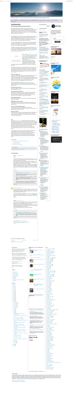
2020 (14, 292)
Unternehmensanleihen (50, 319)
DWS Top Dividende (49, 353)
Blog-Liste (48, 20)
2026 (14, 284)
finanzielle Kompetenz (50, 305)
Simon (14, 187)
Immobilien (14, 277)
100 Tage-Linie (49, 364)
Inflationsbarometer (18, 120)
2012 (14, 344)
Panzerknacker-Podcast (42, 104)
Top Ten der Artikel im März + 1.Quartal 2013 (20, 338)
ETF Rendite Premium (50, 310)
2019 (14, 293)
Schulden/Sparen (15, 273)
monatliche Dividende (50, 316)
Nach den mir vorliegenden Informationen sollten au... (55, 131)
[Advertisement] (22, 117)
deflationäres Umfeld (19, 148)
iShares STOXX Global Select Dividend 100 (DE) (54, 362)
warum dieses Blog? (54, 20)
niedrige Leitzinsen (14, 149)
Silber (47, 350)
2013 (14, 301)
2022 (14, 289)
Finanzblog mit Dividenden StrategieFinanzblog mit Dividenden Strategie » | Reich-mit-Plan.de (44, 168)
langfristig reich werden (50, 330)
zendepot (41, 184)
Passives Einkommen (16, 274)
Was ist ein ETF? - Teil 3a (17, 337)
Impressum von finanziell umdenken (18, 380)
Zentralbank (48, 352)
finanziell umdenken (19, 172)
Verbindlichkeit (49, 360)
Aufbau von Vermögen (42, 35)
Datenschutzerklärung (46, 58)
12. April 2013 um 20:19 (19, 155)
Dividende (48, 263)
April (14, 312)
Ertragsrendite (49, 329)
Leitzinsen (48, 289)
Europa (48, 307)
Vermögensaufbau (15, 275)
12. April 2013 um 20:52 (25, 172)
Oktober (15, 304)
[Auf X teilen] (14, 147)
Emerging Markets (49, 296)
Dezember (15, 302)
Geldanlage (48, 277)
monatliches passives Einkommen (51, 309)
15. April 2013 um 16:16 (32, 212)
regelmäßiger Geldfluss (50, 252)
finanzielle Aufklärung (50, 337)
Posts (53, 58)
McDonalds (48, 359)
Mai (14, 311)
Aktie (47, 351)
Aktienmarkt (48, 262)
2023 (14, 288)
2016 (14, 297)
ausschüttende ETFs (50, 327)
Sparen (48, 279)
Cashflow (48, 254)
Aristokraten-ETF (49, 348)
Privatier (48, 287)
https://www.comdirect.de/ (17, 61)
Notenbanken (19, 149)
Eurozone (48, 308)
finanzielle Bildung (49, 265)
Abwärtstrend (48, 328)
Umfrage (48, 326)
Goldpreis (22, 43)
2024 (14, 287)
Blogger (44, 371)
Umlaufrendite (23, 149)
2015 (14, 298)
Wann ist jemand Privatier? (33, 315)
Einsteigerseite (16, 20)
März (14, 340)
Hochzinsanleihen (49, 311)
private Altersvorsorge (50, 275)
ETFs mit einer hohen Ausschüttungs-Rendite (43, 53)
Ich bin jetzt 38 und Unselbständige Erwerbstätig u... (56, 123)
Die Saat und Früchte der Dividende (39, 264)
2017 (14, 296)
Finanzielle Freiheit (15, 276)
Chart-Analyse (49, 288)
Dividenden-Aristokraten (50, 255)
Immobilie (48, 331)
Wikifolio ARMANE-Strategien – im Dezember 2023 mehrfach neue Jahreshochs (39, 285)
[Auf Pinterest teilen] (16, 147)
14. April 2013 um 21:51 (19, 200)
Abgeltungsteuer (49, 338)
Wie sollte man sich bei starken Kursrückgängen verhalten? (38, 269)
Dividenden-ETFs (49, 253)
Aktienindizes (48, 321)
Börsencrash (48, 285)
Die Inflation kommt (33, 38)
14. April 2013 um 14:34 (19, 187)
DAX (47, 256)
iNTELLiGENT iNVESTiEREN (42, 138)
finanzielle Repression (50, 361)
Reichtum (48, 284)
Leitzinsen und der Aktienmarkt (18, 144)
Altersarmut (48, 332)
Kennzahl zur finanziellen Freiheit (38, 259)
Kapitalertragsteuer (49, 340)
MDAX (47, 341)
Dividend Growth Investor (44, 186)
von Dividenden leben (50, 367)
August (15, 307)
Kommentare (54, 60)
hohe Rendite (48, 315)
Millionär (48, 342)
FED (24, 148)
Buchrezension (49, 300)
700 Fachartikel (20, 250)
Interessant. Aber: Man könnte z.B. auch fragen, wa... (56, 126)
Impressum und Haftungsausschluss (16, 262)
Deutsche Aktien (49, 317)
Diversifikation (49, 278)
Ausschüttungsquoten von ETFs (44, 93)
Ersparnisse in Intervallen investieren (19, 324)
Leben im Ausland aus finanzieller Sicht (18, 279)
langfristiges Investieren (50, 299)
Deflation (15, 148)
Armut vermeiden (49, 365)
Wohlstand (48, 366)
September (15, 306)
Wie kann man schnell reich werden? (35, 257)
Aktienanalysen (41, 72)
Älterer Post (35, 240)
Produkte (44, 20)
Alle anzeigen (47, 200)
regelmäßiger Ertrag (49, 258)
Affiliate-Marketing (49, 339)
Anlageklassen (49, 294)
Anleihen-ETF (48, 322)
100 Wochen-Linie (49, 320)
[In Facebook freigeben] (15, 147)
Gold (47, 273)
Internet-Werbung (49, 358)
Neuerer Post (13, 240)
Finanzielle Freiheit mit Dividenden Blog (22, 212)
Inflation (29, 148)
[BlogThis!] (14, 147)
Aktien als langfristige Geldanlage (18, 317)
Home (12, 20)
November (15, 303)
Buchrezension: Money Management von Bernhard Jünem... (19, 314)
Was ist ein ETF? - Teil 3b (17, 336)
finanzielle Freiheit (49, 264)
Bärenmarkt (48, 266)
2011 (14, 345)
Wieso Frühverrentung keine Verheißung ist (44, 86)
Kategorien (40, 20)
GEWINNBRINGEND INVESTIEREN (43, 193)
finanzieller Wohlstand (50, 274)
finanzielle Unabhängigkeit (50, 257)
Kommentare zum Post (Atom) (19, 241)
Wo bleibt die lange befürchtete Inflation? (19, 329)
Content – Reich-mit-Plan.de (44, 177)
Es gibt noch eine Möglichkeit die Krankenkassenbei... (56, 120)
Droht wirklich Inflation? (16, 143)
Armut (47, 349)
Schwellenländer (49, 290)
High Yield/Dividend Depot (34, 20)
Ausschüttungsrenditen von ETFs (24, 20)
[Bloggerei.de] (31, 340)
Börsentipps (14, 278)
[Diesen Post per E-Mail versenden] (13, 147)
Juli (14, 308)
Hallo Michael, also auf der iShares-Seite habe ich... (55, 128)
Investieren (48, 268)
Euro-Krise (48, 354)
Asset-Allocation (49, 306)
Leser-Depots (13, 21)
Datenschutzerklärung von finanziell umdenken (18, 381)
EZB (22, 148)
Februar (15, 341)
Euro (47, 297)
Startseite (24, 240)
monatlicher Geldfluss (50, 276)
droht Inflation (28, 32)
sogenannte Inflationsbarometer (28, 82)
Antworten (14, 169)
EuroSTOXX (48, 298)
